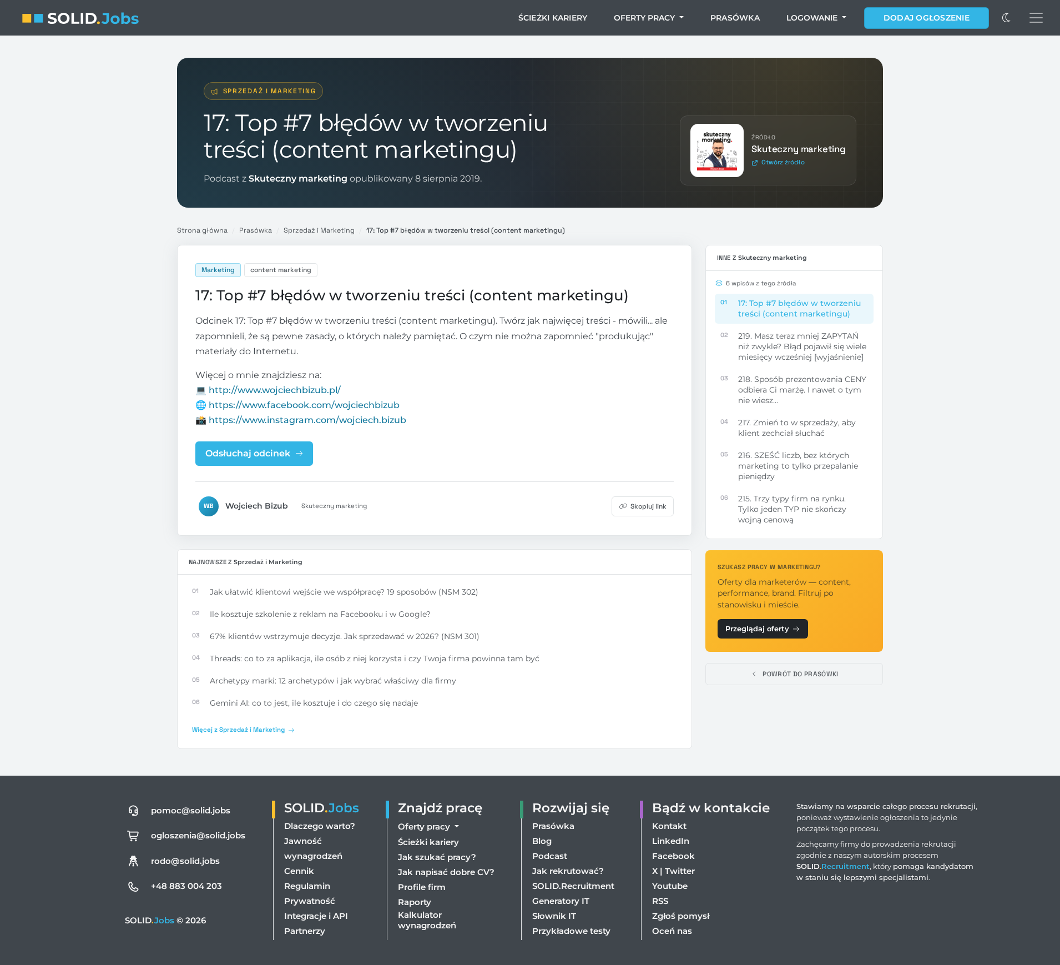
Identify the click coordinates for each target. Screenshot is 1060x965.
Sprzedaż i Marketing (269, 91)
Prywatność (309, 901)
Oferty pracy (645, 18)
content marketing (280, 269)
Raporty (414, 902)
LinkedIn (670, 841)
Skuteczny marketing (334, 506)
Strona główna (202, 230)
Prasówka (735, 18)
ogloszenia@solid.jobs (198, 835)
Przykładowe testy (571, 931)
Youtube (670, 886)
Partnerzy (304, 931)
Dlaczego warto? (319, 826)
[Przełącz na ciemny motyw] (1007, 18)
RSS (660, 901)
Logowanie (813, 18)
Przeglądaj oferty (757, 628)
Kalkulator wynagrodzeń (427, 920)
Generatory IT (560, 901)
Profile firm (422, 887)
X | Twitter (673, 871)
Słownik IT (554, 916)
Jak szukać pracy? (437, 857)
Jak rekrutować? (568, 871)
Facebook (673, 856)
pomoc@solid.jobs (190, 810)
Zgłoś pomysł (680, 916)
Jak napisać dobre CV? (446, 872)
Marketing (218, 269)
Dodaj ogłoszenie (927, 18)
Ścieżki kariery (553, 18)
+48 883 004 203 (186, 886)
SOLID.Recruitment (573, 886)
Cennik (299, 871)
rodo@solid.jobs (185, 861)
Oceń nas (672, 931)
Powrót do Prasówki (800, 674)
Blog (542, 841)
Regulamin (307, 886)
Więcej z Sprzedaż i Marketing (238, 729)
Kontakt (669, 826)
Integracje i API (316, 916)
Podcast (549, 856)
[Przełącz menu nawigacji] (1036, 17)
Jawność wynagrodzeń (313, 848)
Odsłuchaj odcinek (247, 453)
